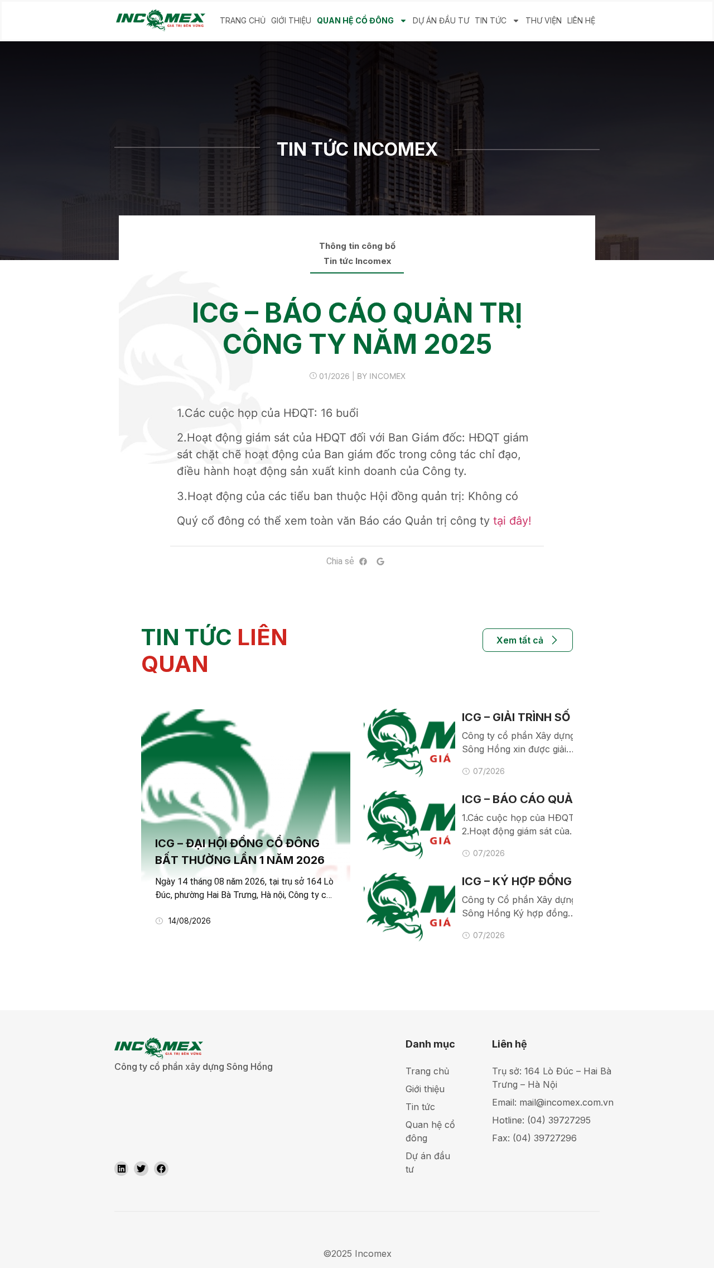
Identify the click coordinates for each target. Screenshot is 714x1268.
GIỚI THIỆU (291, 20)
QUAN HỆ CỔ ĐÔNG (355, 20)
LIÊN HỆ (581, 20)
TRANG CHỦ (243, 20)
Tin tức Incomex (357, 261)
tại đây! (512, 520)
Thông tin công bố (357, 246)
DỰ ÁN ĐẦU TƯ (441, 20)
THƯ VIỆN (543, 20)
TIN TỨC (490, 20)
